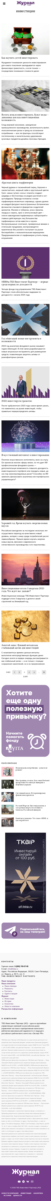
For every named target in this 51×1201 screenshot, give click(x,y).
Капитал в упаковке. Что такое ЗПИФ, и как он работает (32, 819)
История (7, 1001)
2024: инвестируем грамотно (16, 401)
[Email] (32, 1181)
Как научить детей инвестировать (19, 57)
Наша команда (10, 986)
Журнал (4, 996)
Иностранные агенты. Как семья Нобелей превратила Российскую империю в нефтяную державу (32, 782)
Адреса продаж (10, 994)
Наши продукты (8, 981)
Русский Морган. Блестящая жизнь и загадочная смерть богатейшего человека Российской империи (31, 808)
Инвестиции (9, 999)
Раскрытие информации (12, 1009)
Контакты (8, 991)
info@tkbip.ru (13, 969)
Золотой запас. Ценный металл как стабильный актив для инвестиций (20, 646)
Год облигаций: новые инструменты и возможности (21, 340)
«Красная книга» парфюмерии (17, 182)
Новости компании (12, 1006)
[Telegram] (23, 1181)
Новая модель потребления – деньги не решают (31, 769)
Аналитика (8, 1004)
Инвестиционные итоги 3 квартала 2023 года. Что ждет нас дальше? (22, 590)
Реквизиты (8, 989)
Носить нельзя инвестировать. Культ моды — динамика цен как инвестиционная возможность (25, 117)
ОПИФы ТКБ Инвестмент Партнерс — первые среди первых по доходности (24, 283)
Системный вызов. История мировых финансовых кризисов (31, 794)
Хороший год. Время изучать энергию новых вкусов (24, 524)
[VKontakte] (28, 1181)
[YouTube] (19, 1181)
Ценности (17, 1195)
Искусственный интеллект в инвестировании (25, 455)
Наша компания (8, 984)
